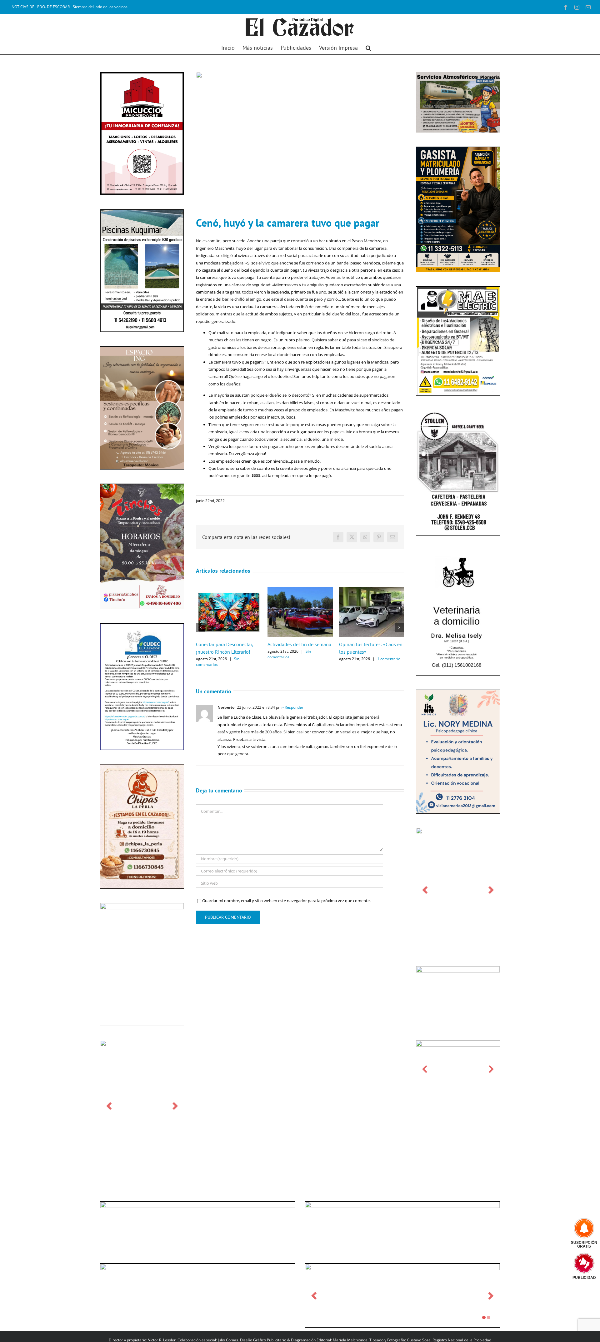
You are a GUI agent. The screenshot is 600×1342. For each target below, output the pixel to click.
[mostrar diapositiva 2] (488, 1317)
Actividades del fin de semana (299, 644)
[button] (368, 47)
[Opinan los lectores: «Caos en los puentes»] (371, 590)
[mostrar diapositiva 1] (484, 1317)
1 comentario (388, 658)
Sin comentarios (217, 661)
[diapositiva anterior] (109, 1105)
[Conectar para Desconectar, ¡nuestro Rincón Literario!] (228, 590)
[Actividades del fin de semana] (300, 590)
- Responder (292, 707)
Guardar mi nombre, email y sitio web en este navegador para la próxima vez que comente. (286, 900)
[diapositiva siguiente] (175, 1105)
